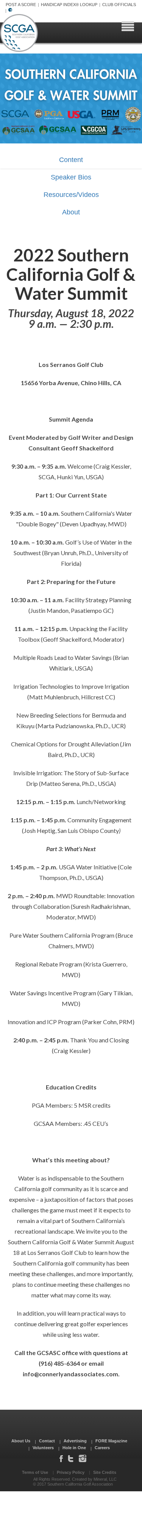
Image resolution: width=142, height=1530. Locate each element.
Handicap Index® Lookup (69, 4)
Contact (47, 1441)
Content (71, 160)
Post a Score (21, 4)
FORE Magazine (111, 1441)
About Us (20, 1441)
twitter (70, 1458)
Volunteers (43, 1447)
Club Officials (119, 4)
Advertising (75, 1441)
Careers (102, 1447)
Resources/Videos (71, 194)
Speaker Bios (71, 177)
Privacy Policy (70, 1472)
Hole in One (74, 1447)
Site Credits (104, 1472)
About (71, 212)
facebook (61, 1458)
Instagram (82, 1458)
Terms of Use (35, 1472)
